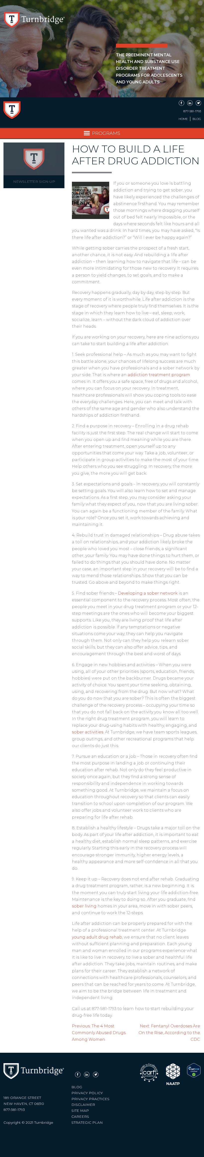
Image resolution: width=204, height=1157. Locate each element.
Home (183, 118)
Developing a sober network (148, 593)
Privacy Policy (87, 1093)
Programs (106, 133)
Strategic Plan (87, 1122)
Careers (80, 1116)
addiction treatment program (159, 374)
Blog (197, 118)
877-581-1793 (192, 111)
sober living (84, 906)
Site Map (80, 1110)
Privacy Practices (90, 1099)
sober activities (87, 732)
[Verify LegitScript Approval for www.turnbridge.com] (194, 1076)
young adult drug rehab (97, 937)
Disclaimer (83, 1104)
